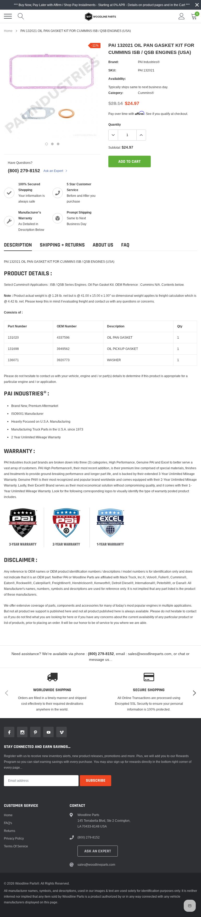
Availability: (117, 79)
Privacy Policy (14, 838)
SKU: (112, 70)
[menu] (8, 16)
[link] (9, 732)
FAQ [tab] (125, 245)
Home (8, 31)
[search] (21, 16)
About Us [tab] (103, 245)
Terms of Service (16, 846)
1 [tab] (46, 144)
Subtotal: (114, 147)
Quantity (114, 124)
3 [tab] (58, 144)
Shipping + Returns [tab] (62, 245)
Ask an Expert (53, 171)
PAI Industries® (149, 62)
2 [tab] (52, 144)
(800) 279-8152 (24, 170)
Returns (9, 831)
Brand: (113, 62)
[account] (181, 16)
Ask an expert (97, 851)
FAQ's (8, 823)
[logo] (100, 16)
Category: (115, 93)
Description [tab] (18, 245)
